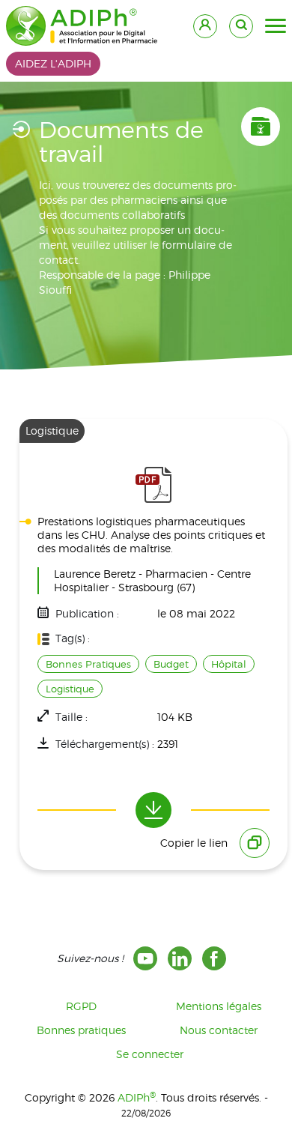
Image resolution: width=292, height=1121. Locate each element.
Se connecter (149, 1054)
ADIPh (137, 1097)
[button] (275, 26)
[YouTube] (145, 958)
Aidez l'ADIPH (53, 63)
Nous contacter (219, 1030)
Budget (171, 664)
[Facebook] (214, 958)
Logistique (70, 689)
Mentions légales (218, 1006)
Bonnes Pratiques (88, 664)
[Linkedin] (180, 958)
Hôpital (228, 664)
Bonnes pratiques (81, 1030)
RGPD (81, 1006)
